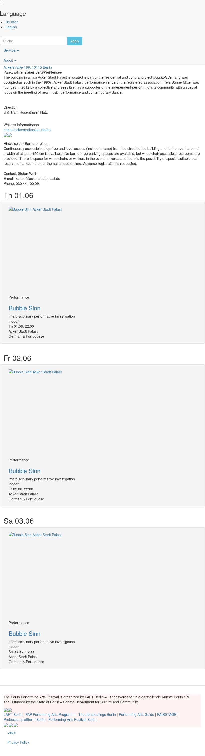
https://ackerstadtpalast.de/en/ (28, 129)
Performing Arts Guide (136, 714)
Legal (12, 732)
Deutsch (12, 21)
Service (10, 50)
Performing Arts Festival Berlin (72, 719)
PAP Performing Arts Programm (51, 714)
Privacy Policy (18, 742)
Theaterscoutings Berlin (97, 714)
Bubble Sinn (24, 307)
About (9, 60)
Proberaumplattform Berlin (25, 719)
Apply (74, 40)
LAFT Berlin (13, 714)
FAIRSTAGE (166, 714)
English (11, 26)
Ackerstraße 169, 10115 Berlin (28, 67)
